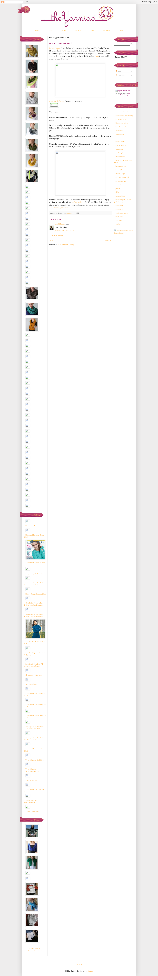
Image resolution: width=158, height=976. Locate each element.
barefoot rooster (121, 119)
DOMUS (79, 965)
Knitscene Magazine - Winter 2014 (34, 563)
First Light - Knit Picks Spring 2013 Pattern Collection (34, 728)
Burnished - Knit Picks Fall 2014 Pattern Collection (33, 584)
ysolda (118, 224)
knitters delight (120, 173)
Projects (78, 30)
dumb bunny (120, 134)
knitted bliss (119, 170)
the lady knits (120, 205)
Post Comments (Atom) (66, 244)
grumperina (119, 149)
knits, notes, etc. (121, 166)
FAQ (50, 30)
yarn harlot (119, 220)
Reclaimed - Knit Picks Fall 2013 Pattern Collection (33, 665)
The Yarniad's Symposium (59, 207)
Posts (119, 71)
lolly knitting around (122, 177)
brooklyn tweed (121, 127)
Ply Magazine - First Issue (33, 675)
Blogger (90, 971)
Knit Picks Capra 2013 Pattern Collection (34, 654)
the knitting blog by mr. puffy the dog (122, 201)
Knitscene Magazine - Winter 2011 (34, 790)
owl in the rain (120, 185)
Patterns (63, 30)
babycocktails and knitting (124, 115)
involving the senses (122, 153)
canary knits (119, 130)
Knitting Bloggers (35, 948)
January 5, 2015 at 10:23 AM (64, 230)
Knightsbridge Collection (33, 574)
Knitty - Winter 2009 (32, 811)
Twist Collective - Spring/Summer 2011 (31, 801)
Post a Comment (57, 235)
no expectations (121, 181)
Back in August (55, 48)
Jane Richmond (60, 224)
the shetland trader (122, 213)
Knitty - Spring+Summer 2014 (35, 594)
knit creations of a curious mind (123, 161)
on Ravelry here (78, 202)
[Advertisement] (124, 275)
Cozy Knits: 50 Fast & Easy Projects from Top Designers (33, 604)
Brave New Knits (31, 780)
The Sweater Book (31, 526)
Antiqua (108, 240)
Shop (92, 30)
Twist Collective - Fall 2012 (34, 760)
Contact (121, 30)
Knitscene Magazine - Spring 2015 (34, 536)
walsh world (119, 216)
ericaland (118, 138)
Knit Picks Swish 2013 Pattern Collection (34, 643)
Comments (121, 75)
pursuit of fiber (120, 196)
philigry (118, 192)
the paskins (119, 209)
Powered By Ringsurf (35, 951)
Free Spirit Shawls (31, 684)
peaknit (118, 188)
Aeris (97, 56)
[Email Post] (77, 213)
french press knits (121, 145)
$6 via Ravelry (59, 101)
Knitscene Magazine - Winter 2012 (34, 750)
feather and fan (120, 142)
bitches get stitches (122, 123)
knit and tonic (120, 156)
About (37, 30)
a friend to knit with (122, 112)
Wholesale (106, 30)
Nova (51, 240)
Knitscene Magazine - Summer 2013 (35, 694)
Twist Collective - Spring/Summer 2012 (31, 770)
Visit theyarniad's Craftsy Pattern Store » (123, 232)
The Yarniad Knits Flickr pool (123, 94)
